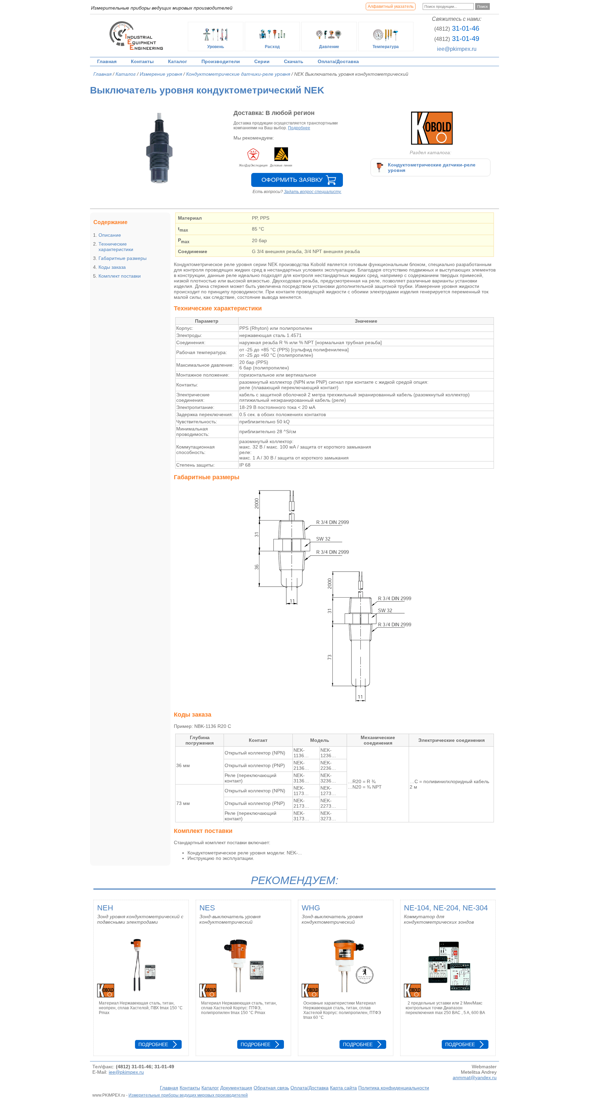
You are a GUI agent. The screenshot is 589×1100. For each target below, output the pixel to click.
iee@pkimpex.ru (457, 49)
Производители (220, 61)
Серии (262, 61)
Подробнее (299, 128)
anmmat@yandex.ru (475, 1077)
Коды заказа (112, 267)
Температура (386, 46)
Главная (107, 61)
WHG (311, 908)
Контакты (142, 61)
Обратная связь (271, 1087)
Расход (272, 46)
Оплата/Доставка (338, 61)
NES (207, 908)
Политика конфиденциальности (393, 1087)
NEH (105, 908)
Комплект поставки (120, 276)
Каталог (177, 61)
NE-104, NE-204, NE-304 (446, 908)
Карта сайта (343, 1087)
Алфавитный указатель (390, 6)
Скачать (293, 61)
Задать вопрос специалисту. (313, 191)
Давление (329, 46)
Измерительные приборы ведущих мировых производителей (188, 1095)
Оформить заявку (291, 179)
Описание (110, 235)
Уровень (215, 46)
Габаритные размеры (123, 258)
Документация (236, 1087)
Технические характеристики (116, 246)
